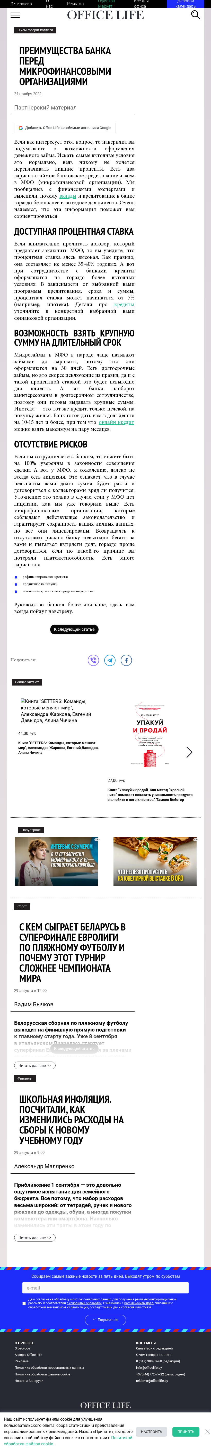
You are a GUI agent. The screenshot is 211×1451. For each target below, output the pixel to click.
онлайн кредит (116, 422)
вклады (67, 196)
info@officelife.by (149, 1368)
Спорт (22, 906)
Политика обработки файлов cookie (42, 1374)
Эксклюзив (21, 3)
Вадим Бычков (34, 1004)
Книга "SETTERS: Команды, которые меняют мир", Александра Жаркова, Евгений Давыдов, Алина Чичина (58, 748)
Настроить (151, 1432)
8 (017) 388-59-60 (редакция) (158, 1361)
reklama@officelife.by (152, 1381)
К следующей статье (74, 629)
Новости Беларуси (29, 1381)
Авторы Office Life (28, 1355)
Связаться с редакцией (154, 1348)
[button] (189, 752)
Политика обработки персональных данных (49, 1368)
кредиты (124, 305)
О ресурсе (22, 1348)
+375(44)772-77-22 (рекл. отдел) (160, 1374)
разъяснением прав (138, 1303)
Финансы (24, 1078)
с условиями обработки (84, 1303)
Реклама (75, 3)
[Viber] (93, 660)
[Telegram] (110, 660)
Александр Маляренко (44, 1166)
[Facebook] (126, 660)
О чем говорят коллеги (35, 30)
